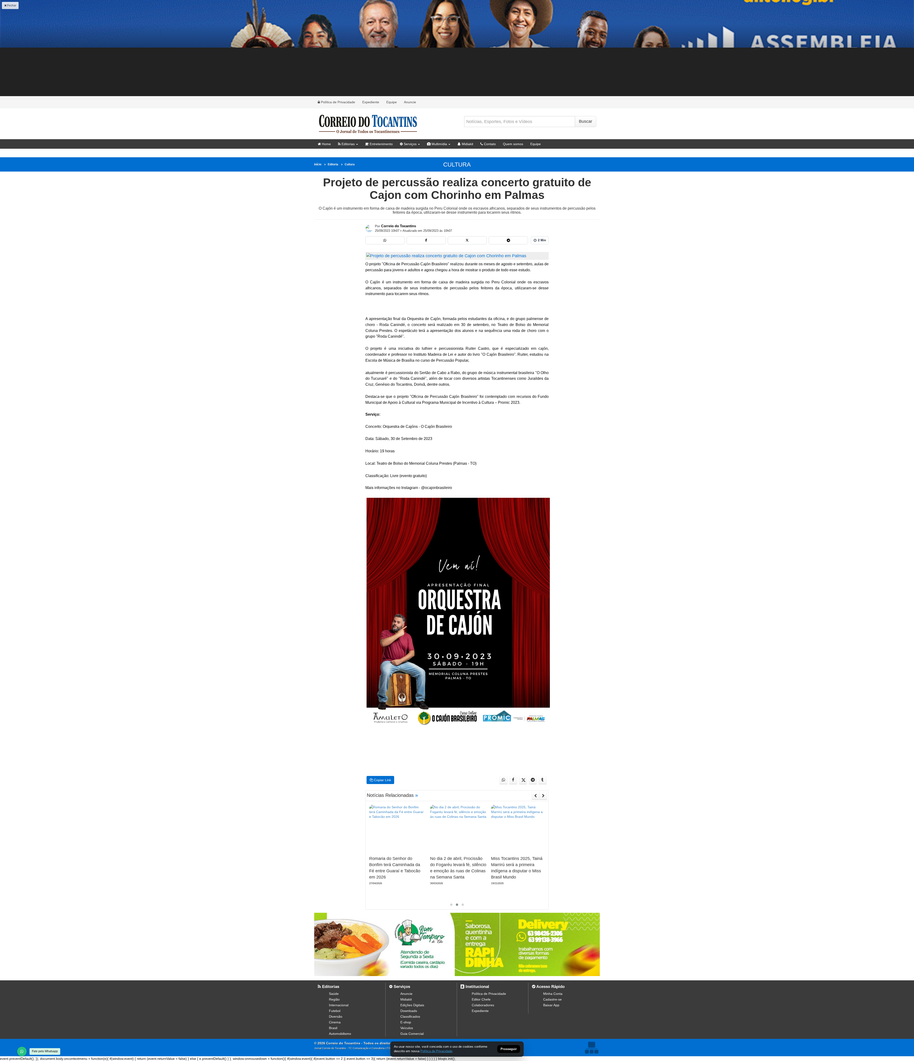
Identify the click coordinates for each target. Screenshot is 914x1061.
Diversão (335, 1016)
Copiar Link (382, 780)
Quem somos (513, 144)
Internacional (338, 1005)
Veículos (406, 1028)
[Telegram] (508, 240)
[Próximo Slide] (543, 796)
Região (334, 999)
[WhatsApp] (22, 1051)
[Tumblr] (542, 780)
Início (317, 164)
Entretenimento (381, 144)
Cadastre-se (552, 999)
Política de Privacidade (337, 102)
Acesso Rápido (550, 986)
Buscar (585, 121)
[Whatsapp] (385, 240)
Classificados (410, 1016)
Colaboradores (483, 1005)
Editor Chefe (481, 999)
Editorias (348, 144)
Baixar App (551, 1005)
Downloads (408, 1011)
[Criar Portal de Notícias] (591, 1047)
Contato (489, 144)
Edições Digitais (412, 1005)
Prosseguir (509, 1049)
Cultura (350, 164)
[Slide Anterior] (535, 796)
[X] (467, 240)
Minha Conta (552, 994)
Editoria (333, 164)
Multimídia (439, 144)
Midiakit (467, 144)
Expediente (370, 102)
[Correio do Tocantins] (369, 228)
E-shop (405, 1022)
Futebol (334, 1011)
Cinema (335, 1022)
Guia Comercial (412, 1034)
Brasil (333, 1028)
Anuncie (410, 102)
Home (326, 144)
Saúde (334, 994)
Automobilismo (340, 1034)
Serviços (410, 144)
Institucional (476, 986)
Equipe (391, 102)
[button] (451, 904)
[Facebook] (426, 240)
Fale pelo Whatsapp (45, 1051)
